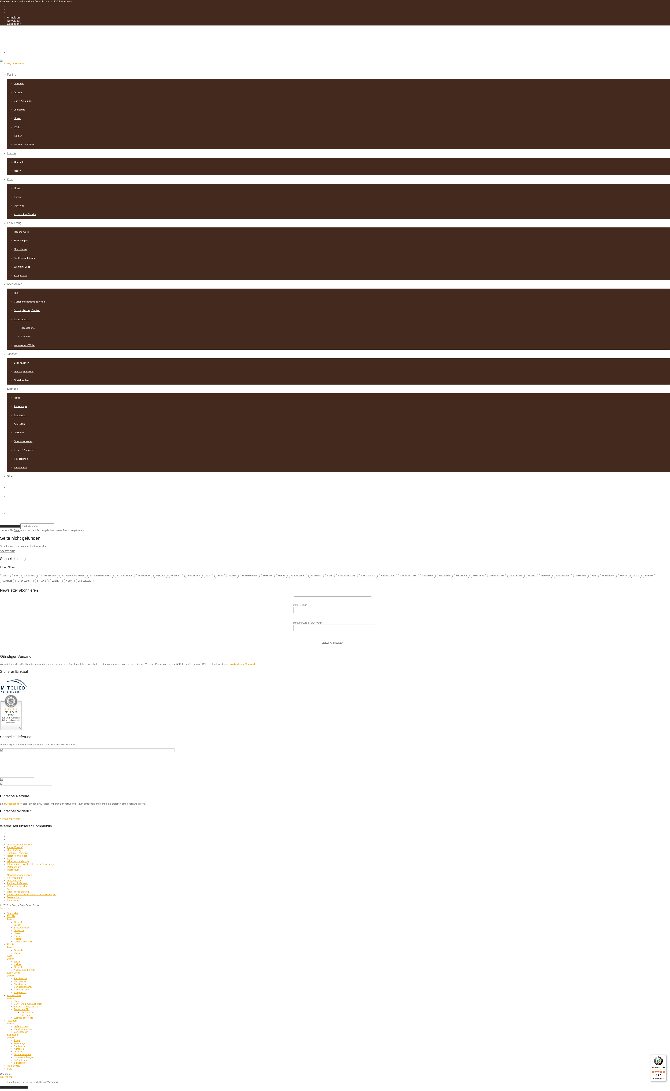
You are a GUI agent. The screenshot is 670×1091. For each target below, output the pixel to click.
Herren (267, 575)
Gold (220, 575)
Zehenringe (20, 406)
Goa (208, 575)
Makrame (444, 575)
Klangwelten (20, 275)
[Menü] (664, 1057)
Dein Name (300, 605)
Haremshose (249, 575)
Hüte (16, 293)
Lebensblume (408, 575)
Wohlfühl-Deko (22, 266)
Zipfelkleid (84, 581)
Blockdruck (124, 575)
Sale (10, 476)
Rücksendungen (13, 803)
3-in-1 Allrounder (23, 100)
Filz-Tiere (26, 336)
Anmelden (13, 17)
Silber (649, 575)
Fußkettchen (21, 458)
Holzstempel (21, 240)
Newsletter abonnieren (19, 844)
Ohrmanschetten (23, 441)
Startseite (7, 551)
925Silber (29, 575)
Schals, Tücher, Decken (27, 310)
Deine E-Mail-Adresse (308, 623)
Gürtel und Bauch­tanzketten (29, 301)
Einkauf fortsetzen (14, 1087)
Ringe (17, 397)
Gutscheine (14, 23)
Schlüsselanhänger (24, 258)
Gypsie (232, 575)
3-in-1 (5, 575)
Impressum (13, 869)
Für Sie (11, 74)
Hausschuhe (28, 327)
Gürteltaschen (21, 380)
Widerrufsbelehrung (18, 861)
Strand (41, 581)
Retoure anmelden (17, 855)
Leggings (427, 575)
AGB (9, 858)
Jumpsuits (19, 109)
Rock (636, 575)
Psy (594, 575)
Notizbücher (20, 249)
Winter (56, 581)
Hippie (281, 575)
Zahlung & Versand (17, 853)
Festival (176, 575)
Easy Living (14, 223)
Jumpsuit (316, 575)
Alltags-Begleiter (73, 575)
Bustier (160, 575)
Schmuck (12, 388)
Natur (531, 575)
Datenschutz (14, 866)
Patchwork (563, 575)
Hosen (17, 118)
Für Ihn (11, 153)
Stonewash (24, 581)
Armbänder (20, 415)
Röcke (17, 127)
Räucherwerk (21, 231)
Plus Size (581, 575)
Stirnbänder (20, 467)
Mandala (461, 575)
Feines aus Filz (22, 319)
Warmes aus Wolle (24, 144)
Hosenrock (298, 575)
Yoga (69, 581)
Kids (10, 179)
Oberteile (19, 83)
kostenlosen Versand (242, 664)
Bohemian (144, 575)
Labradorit (368, 575)
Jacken (18, 92)
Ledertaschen (21, 362)
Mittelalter (497, 575)
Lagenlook (387, 575)
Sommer (7, 581)
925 (16, 575)
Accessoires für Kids (25, 214)
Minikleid (478, 575)
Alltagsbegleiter (100, 575)
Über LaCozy (14, 850)
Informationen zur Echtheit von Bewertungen (31, 864)
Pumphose (608, 575)
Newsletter (13, 20)
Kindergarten (346, 575)
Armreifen (19, 423)
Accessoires (14, 284)
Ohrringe (19, 432)
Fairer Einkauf (15, 847)
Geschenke (193, 575)
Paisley (545, 575)
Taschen (12, 353)
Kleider (18, 135)
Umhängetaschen (24, 371)
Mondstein (516, 575)
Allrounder (48, 575)
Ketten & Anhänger (24, 450)
